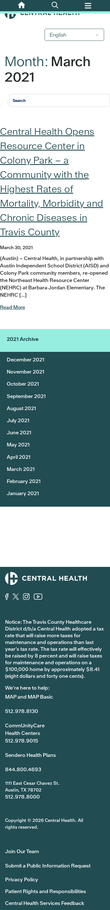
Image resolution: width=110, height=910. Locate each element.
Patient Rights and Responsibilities (45, 891)
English (58, 35)
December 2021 (25, 359)
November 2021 (25, 371)
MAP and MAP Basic (29, 697)
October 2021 (23, 384)
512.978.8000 (22, 796)
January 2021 (23, 493)
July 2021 (18, 420)
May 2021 (18, 444)
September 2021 (26, 396)
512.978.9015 (21, 740)
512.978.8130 (21, 711)
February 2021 (24, 481)
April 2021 (18, 457)
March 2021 (21, 469)
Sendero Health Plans (30, 755)
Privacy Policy (21, 879)
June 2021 (19, 432)
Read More (12, 307)
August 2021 (21, 408)
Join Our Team (22, 851)
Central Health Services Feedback (44, 903)
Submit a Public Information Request (48, 865)
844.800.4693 (23, 769)
